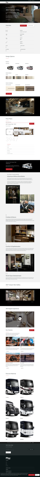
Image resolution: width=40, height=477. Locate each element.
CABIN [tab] (8, 147)
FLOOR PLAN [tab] (8, 144)
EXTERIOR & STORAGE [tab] (10, 153)
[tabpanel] (20, 138)
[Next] (32, 301)
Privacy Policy (19, 474)
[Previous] (31, 301)
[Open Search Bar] (32, 2)
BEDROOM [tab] (8, 150)
